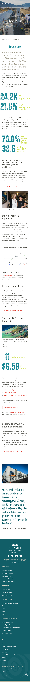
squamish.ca (8, 275)
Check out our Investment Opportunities (14, 451)
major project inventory (16, 412)
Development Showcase (10, 407)
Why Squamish (5, 39)
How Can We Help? (7, 599)
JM (12, 674)
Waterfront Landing (9, 390)
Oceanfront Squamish (9, 392)
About (4, 639)
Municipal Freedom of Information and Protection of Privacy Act (13, 669)
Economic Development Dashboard (13, 310)
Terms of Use (5, 671)
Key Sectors (5, 585)
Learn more (14, 562)
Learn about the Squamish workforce (13, 186)
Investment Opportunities (9, 618)
